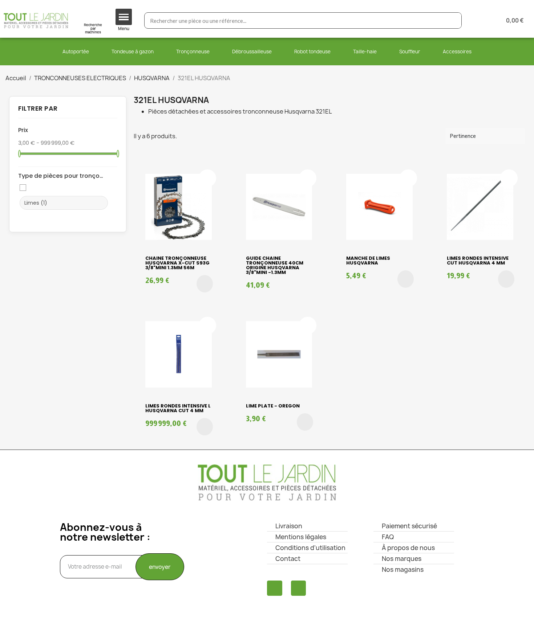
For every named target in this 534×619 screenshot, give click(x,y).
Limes (35, 202)
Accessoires (457, 51)
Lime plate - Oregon (273, 405)
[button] (205, 283)
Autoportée (75, 51)
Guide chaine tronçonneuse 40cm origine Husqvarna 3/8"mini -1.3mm (274, 265)
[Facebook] (274, 588)
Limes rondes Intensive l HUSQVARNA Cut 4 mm (178, 408)
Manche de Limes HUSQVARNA (368, 260)
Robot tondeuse (312, 51)
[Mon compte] (479, 20)
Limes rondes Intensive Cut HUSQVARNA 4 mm (478, 260)
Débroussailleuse (252, 51)
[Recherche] (453, 20)
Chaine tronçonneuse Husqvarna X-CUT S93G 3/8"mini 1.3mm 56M (177, 263)
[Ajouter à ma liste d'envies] (207, 178)
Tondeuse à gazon (133, 51)
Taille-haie (365, 51)
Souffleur (409, 51)
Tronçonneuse (193, 51)
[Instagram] (298, 588)
